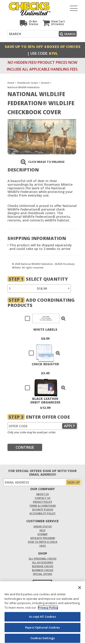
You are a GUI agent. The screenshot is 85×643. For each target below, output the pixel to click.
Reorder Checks (42, 566)
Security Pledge (42, 509)
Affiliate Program (42, 538)
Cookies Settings (42, 638)
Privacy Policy (42, 502)
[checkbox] (43, 318)
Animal (45, 82)
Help (42, 530)
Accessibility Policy (42, 513)
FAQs (42, 545)
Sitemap (42, 534)
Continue (25, 447)
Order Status (42, 526)
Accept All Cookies (42, 617)
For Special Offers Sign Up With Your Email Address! (42, 472)
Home (10, 82)
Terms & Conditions (42, 505)
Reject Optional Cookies (42, 627)
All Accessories (42, 562)
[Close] (80, 588)
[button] (63, 318)
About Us (42, 494)
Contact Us (42, 498)
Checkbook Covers (27, 82)
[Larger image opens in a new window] (41, 136)
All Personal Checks (42, 558)
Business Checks (42, 570)
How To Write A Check (42, 542)
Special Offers (42, 574)
